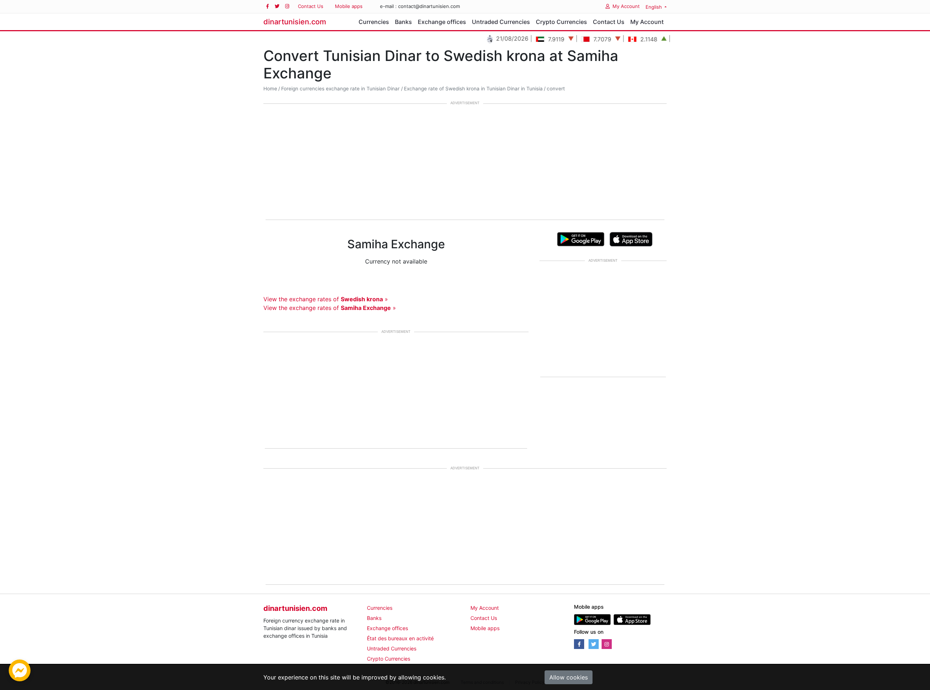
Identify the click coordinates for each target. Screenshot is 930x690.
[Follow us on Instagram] (287, 6)
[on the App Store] (631, 238)
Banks (403, 21)
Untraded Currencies (501, 21)
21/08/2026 (498, 38)
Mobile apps (349, 6)
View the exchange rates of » (325, 299)
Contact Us (310, 6)
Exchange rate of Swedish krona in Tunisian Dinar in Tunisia (473, 88)
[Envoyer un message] (20, 669)
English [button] (654, 7)
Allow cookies (568, 677)
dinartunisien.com (294, 21)
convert (556, 88)
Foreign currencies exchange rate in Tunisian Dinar (340, 88)
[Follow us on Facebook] (267, 6)
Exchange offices (442, 21)
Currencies (374, 21)
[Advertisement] (465, 162)
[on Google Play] (581, 238)
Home (270, 88)
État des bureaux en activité (400, 638)
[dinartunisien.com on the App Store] (632, 619)
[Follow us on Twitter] (277, 6)
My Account (626, 6)
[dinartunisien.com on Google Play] (592, 619)
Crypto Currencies (561, 21)
